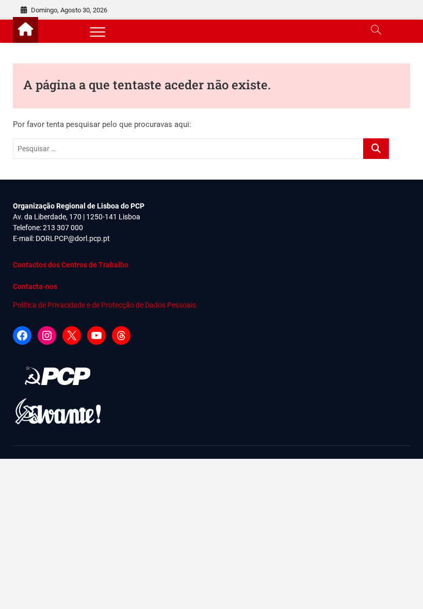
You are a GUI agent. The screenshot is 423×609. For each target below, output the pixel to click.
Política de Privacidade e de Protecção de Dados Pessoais (104, 305)
